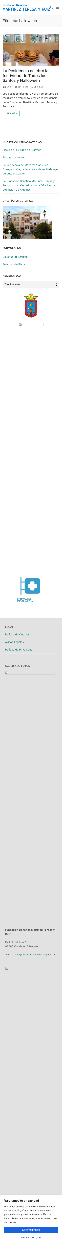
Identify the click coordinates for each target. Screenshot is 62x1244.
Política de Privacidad (18, 649)
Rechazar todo (31, 1237)
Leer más (11, 113)
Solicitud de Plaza (14, 264)
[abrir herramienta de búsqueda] (51, 7)
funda (9, 87)
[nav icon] (57, 7)
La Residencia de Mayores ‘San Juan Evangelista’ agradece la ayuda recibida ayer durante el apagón (31, 169)
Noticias (38, 87)
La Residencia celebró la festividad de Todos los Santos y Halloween (25, 75)
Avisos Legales (14, 642)
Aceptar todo (31, 1230)
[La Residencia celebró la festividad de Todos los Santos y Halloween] (31, 50)
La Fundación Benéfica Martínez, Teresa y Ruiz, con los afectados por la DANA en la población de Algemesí (29, 185)
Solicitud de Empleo (15, 256)
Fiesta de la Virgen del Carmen (22, 149)
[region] (31, 1219)
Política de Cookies (17, 634)
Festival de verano (14, 157)
